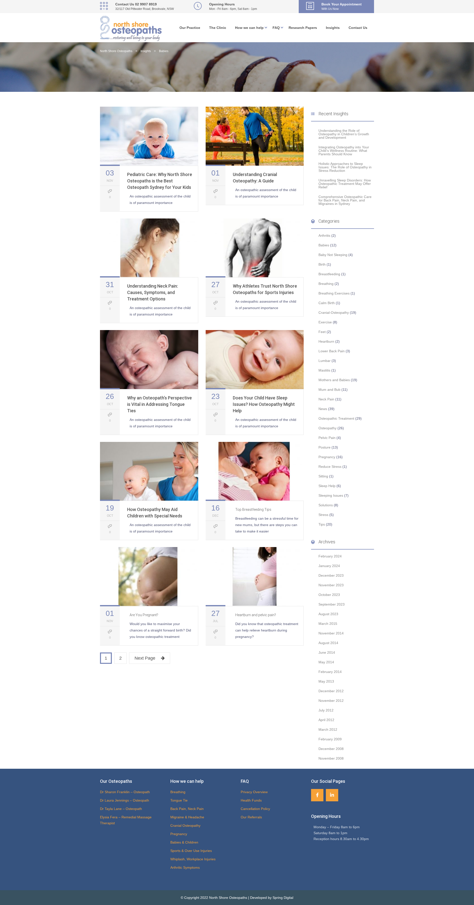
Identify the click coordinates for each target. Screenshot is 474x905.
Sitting (323, 476)
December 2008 (331, 749)
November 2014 (331, 633)
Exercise (325, 322)
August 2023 (328, 614)
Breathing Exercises (334, 293)
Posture (324, 447)
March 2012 (327, 729)
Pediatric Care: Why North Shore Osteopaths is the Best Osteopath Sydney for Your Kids (159, 181)
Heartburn (326, 341)
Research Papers (303, 28)
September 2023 (331, 604)
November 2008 (331, 758)
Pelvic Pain (327, 438)
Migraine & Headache (187, 817)
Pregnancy (326, 457)
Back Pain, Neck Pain (187, 809)
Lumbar (324, 361)
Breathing (326, 284)
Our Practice (189, 28)
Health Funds (251, 800)
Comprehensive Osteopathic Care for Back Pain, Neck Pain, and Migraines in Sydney (345, 200)
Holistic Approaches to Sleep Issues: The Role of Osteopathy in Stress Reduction (345, 167)
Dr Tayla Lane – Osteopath (121, 809)
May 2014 (326, 662)
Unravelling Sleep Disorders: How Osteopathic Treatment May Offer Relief (344, 183)
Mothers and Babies (334, 380)
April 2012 (326, 720)
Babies (323, 245)
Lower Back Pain (331, 351)
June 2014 (326, 652)
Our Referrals (251, 817)
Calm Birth (326, 303)
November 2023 (331, 585)
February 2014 (330, 672)
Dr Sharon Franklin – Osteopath (125, 792)
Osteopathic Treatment (336, 418)
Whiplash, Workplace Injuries (193, 859)
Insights (333, 28)
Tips (321, 524)
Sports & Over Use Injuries (191, 851)
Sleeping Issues (330, 495)
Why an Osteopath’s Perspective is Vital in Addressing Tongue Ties (159, 404)
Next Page (145, 658)
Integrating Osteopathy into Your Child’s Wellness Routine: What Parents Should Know (343, 150)
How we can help (249, 28)
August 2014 (328, 643)
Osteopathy (327, 428)
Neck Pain (326, 399)
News (322, 409)
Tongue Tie (179, 800)
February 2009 (330, 739)
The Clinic (217, 28)
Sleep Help (327, 486)
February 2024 (330, 556)
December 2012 (331, 691)
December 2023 (331, 575)
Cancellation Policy (255, 809)
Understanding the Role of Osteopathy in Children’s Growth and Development (343, 134)
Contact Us (358, 28)
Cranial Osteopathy (185, 825)
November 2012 (331, 701)
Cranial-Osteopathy (333, 313)
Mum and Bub (329, 390)
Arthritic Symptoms (185, 867)
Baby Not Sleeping (332, 255)
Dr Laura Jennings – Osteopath (124, 800)
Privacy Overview (254, 792)
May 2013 (326, 681)
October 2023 (329, 595)
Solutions (325, 505)
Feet (322, 332)
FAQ (276, 28)
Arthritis (324, 235)
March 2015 (327, 624)
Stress (323, 515)
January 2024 (329, 566)
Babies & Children (184, 842)
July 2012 (326, 710)
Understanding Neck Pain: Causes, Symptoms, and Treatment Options (152, 292)
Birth (322, 264)
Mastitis (324, 370)
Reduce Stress (329, 467)
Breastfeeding (329, 274)
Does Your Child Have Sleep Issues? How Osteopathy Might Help (264, 404)
